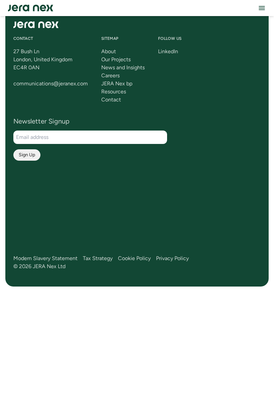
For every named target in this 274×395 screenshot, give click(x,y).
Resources (113, 91)
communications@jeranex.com (50, 83)
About (108, 51)
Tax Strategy (98, 258)
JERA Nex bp (116, 83)
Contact (111, 99)
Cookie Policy (134, 258)
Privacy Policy (172, 258)
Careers (110, 75)
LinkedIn (168, 51)
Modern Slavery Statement (45, 258)
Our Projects (116, 59)
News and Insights (123, 67)
